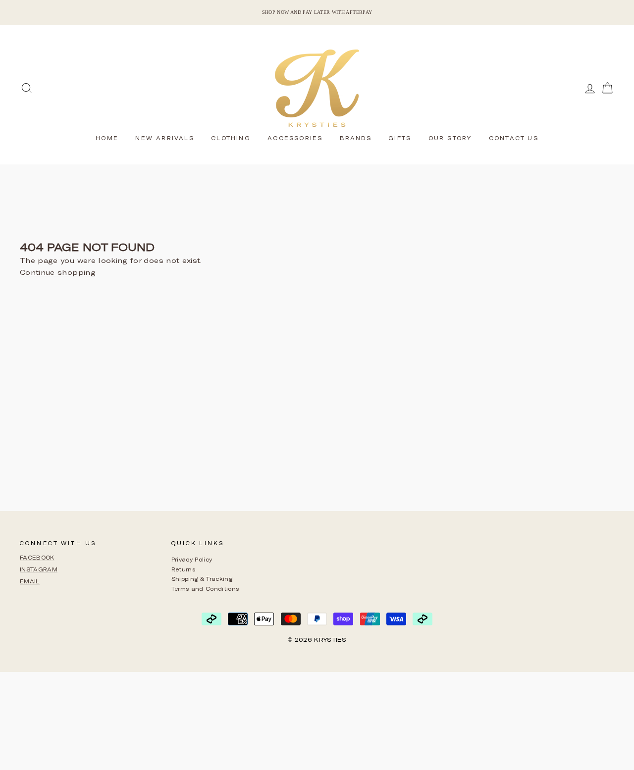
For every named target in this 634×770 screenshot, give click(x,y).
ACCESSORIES (294, 138)
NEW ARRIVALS (164, 138)
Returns (183, 569)
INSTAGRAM (38, 569)
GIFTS (399, 138)
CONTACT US (513, 138)
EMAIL (30, 581)
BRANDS (355, 138)
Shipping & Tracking (202, 578)
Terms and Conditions (205, 588)
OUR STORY (450, 138)
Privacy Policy (191, 559)
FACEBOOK (37, 557)
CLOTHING (231, 138)
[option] (317, 12)
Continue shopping (58, 272)
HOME (107, 138)
